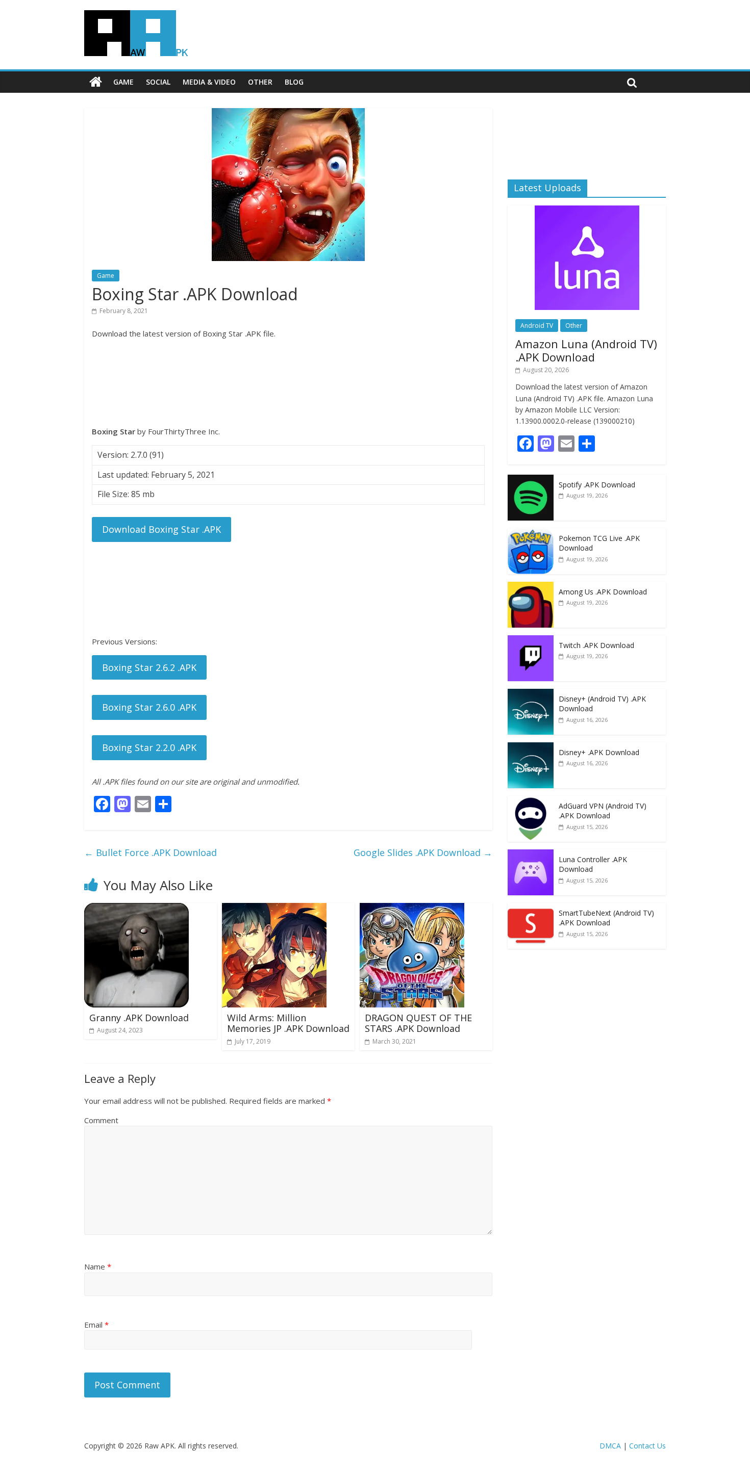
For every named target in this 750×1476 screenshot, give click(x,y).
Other (260, 82)
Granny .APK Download (139, 1018)
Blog (294, 82)
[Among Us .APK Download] (531, 587)
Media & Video (209, 82)
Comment (101, 1120)
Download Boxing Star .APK (161, 529)
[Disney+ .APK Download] (531, 748)
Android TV (536, 325)
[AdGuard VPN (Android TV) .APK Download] (531, 801)
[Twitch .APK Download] (531, 640)
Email (96, 1324)
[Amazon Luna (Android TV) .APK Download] (587, 211)
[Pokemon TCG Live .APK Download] (531, 533)
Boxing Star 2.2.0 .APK (149, 747)
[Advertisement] (288, 382)
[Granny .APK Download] (136, 909)
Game (123, 82)
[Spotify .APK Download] (531, 480)
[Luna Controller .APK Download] (531, 855)
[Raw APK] (95, 82)
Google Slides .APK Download (423, 852)
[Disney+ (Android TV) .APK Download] (531, 694)
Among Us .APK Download (603, 592)
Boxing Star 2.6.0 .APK (149, 707)
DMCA (610, 1446)
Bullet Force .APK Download (150, 852)
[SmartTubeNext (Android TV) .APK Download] (531, 908)
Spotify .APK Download (597, 484)
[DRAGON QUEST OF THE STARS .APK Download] (412, 909)
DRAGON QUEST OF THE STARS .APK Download (418, 1023)
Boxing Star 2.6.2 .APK (149, 667)
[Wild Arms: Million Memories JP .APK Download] (274, 909)
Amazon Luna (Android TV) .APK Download (586, 350)
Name (97, 1266)
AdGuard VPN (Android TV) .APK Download (602, 811)
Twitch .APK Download (596, 645)
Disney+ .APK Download (599, 752)
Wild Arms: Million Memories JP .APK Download (288, 1023)
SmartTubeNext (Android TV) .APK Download (606, 918)
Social (158, 82)
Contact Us (647, 1446)
